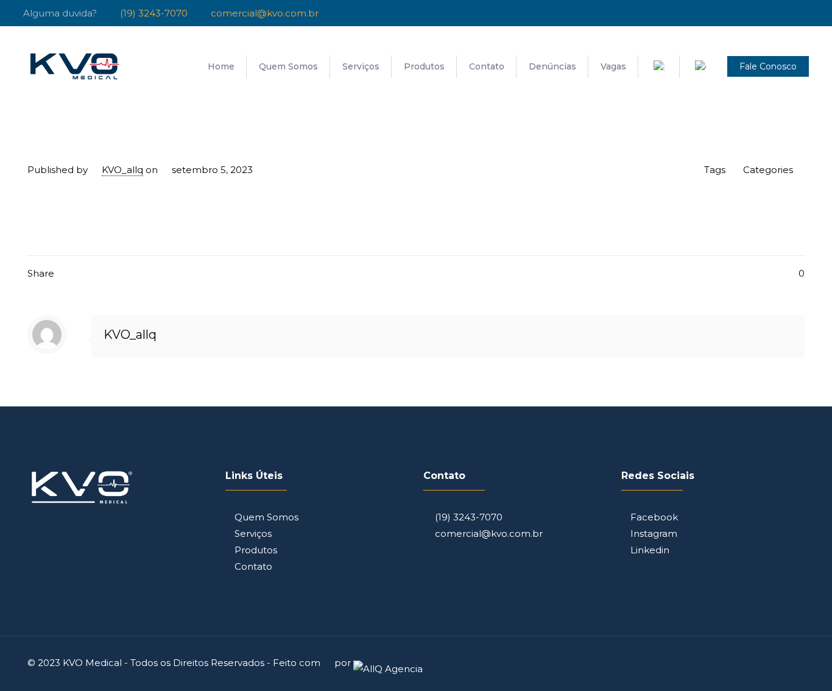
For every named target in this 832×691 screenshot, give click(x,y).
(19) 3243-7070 (467, 517)
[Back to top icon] (792, 662)
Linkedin (649, 550)
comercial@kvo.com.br (487, 533)
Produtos (255, 550)
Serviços (253, 533)
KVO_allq (122, 169)
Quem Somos (266, 517)
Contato (253, 566)
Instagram (653, 533)
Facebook (654, 517)
